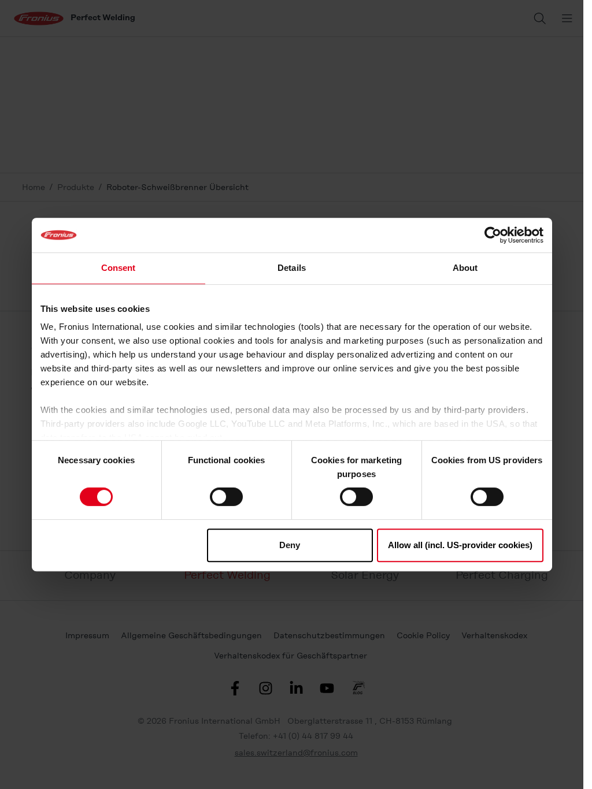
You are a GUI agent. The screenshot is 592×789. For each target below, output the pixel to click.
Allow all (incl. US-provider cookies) (460, 545)
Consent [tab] (118, 268)
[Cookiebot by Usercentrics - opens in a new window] (492, 235)
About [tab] (465, 268)
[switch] (226, 496)
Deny (289, 545)
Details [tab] (292, 268)
